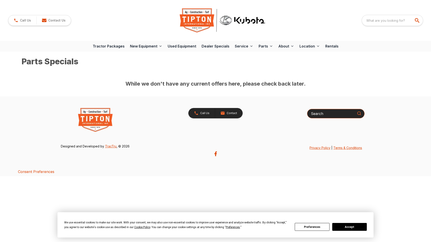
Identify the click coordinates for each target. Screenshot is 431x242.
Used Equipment (182, 46)
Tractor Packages (109, 46)
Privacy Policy (320, 148)
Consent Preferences (36, 171)
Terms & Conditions (347, 148)
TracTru (111, 146)
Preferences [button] (233, 227)
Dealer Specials (215, 46)
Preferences (312, 227)
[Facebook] (215, 154)
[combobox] (392, 20)
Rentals (332, 46)
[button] (22, 20)
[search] (417, 20)
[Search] (359, 113)
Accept (349, 227)
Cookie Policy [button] (142, 227)
